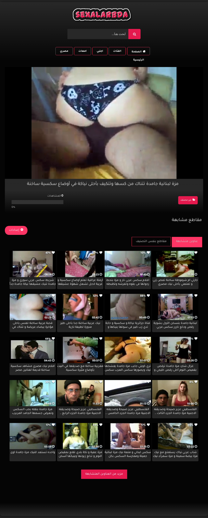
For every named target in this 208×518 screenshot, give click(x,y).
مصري (64, 51)
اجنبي (100, 51)
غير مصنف (186, 200)
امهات (82, 51)
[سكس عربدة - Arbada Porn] (102, 15)
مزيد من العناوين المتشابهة (104, 474)
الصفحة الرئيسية (138, 53)
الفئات (117, 51)
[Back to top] (195, 506)
